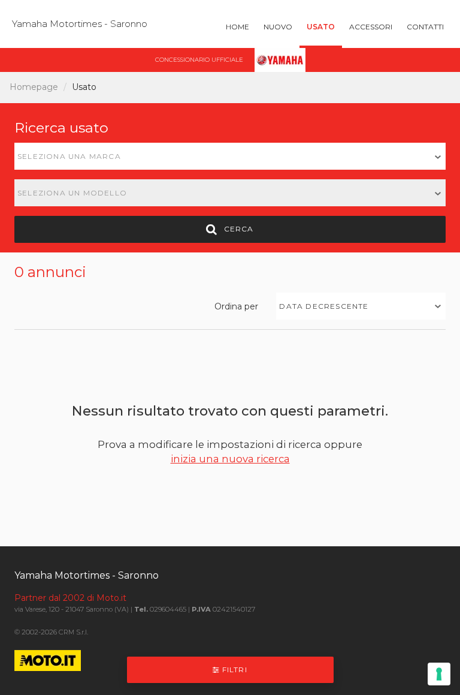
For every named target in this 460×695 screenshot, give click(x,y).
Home (237, 26)
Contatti (425, 26)
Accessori (370, 26)
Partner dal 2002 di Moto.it (70, 597)
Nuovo (278, 26)
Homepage (34, 87)
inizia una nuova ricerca (230, 459)
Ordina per (236, 306)
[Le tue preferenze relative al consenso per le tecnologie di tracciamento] (439, 674)
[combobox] (230, 156)
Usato (321, 26)
